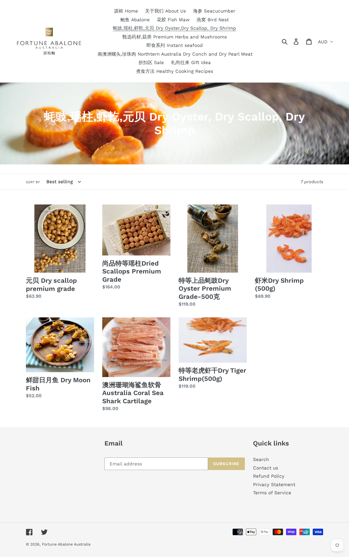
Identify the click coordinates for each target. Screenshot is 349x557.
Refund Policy (268, 476)
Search (261, 459)
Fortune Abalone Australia (66, 544)
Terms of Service (272, 492)
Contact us (265, 468)
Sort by (33, 182)
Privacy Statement (274, 484)
